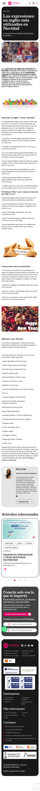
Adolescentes (9, 543)
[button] (4, 569)
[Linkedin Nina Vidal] (16, 496)
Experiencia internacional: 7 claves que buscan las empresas (18, 557)
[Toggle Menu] (4, 3)
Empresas (29, 543)
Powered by (7, 633)
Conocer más (23, 502)
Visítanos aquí (13, 83)
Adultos (19, 543)
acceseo (22, 771)
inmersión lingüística (11, 547)
